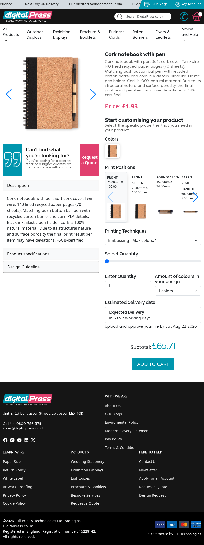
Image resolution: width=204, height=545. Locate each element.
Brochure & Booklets (88, 486)
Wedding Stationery (87, 461)
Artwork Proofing (17, 486)
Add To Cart (153, 364)
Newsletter (148, 470)
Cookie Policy (14, 503)
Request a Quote (89, 159)
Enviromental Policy (121, 422)
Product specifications (28, 254)
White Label (13, 478)
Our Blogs (113, 414)
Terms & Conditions (121, 447)
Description (18, 185)
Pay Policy (113, 439)
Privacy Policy (14, 495)
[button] (11, 34)
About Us (113, 405)
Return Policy (14, 470)
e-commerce (158, 533)
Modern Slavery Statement (127, 430)
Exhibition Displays (87, 470)
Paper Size (12, 461)
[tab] (51, 185)
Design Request (152, 495)
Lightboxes (80, 478)
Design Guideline (23, 267)
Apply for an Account (156, 478)
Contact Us (148, 461)
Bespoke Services (85, 495)
